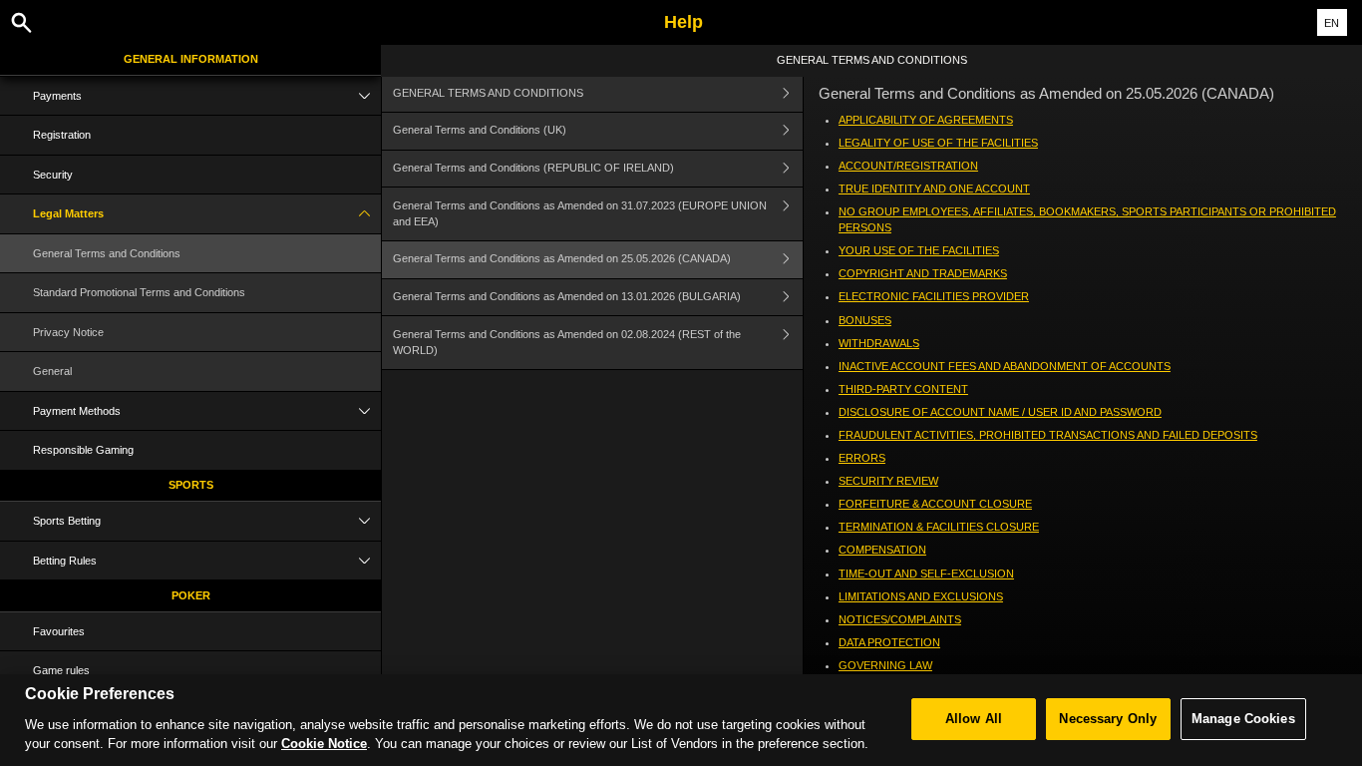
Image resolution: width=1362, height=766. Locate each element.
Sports (191, 485)
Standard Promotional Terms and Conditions (139, 292)
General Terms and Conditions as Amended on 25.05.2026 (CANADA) (562, 258)
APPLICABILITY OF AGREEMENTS (926, 120)
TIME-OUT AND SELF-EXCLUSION (926, 573)
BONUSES (865, 320)
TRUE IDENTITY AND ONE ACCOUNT (934, 188)
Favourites (59, 631)
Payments (57, 96)
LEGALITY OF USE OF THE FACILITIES (938, 143)
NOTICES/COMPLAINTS (900, 619)
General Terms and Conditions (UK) (479, 130)
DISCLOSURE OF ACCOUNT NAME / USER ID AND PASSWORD (1000, 412)
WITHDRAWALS (879, 343)
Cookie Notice (324, 743)
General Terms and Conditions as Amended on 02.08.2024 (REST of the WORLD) (567, 342)
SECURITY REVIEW (888, 481)
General (52, 371)
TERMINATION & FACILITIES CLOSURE (939, 527)
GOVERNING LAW (885, 665)
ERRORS (862, 458)
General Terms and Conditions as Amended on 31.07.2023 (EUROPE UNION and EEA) (580, 213)
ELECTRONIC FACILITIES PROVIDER (934, 296)
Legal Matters (68, 213)
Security (53, 175)
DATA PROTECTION (889, 642)
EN (1331, 23)
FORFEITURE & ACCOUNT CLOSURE (935, 504)
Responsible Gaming (83, 450)
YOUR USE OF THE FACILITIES (919, 250)
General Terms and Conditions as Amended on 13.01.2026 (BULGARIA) (568, 296)
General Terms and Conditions (106, 253)
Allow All (973, 718)
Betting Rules (65, 561)
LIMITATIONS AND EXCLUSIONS (921, 596)
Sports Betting (67, 521)
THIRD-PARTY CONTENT (903, 389)
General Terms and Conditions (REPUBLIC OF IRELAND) (533, 168)
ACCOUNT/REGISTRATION (908, 166)
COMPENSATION (882, 550)
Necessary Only (1108, 718)
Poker (190, 595)
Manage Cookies (1243, 718)
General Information (191, 59)
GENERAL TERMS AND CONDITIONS (488, 93)
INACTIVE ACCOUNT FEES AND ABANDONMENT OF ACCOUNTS (1005, 366)
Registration (62, 135)
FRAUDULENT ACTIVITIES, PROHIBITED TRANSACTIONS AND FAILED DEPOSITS (1048, 435)
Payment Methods (77, 411)
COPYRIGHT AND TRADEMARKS (923, 273)
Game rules (61, 670)
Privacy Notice (68, 332)
